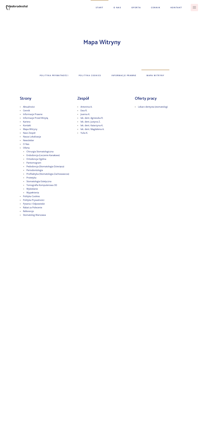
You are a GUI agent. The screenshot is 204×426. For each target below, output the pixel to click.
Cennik (26, 110)
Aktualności (29, 106)
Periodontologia (34, 170)
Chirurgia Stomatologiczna (39, 151)
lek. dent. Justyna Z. (90, 121)
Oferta (26, 147)
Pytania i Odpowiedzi (34, 203)
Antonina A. (86, 106)
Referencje (28, 211)
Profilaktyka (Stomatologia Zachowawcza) (47, 173)
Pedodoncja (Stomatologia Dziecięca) (45, 166)
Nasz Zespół (29, 132)
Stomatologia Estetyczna (38, 181)
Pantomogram (33, 162)
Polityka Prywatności (33, 199)
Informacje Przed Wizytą (35, 117)
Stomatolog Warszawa (34, 214)
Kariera (26, 121)
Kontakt (27, 125)
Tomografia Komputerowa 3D (41, 185)
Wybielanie (32, 188)
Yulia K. (84, 132)
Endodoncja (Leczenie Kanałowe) (43, 155)
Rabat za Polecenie (32, 207)
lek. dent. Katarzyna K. (91, 125)
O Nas (26, 143)
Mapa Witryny (30, 129)
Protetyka (31, 177)
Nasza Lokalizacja (32, 136)
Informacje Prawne (32, 114)
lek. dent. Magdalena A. (92, 129)
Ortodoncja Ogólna (36, 158)
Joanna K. (85, 114)
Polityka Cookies (31, 196)
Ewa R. (83, 110)
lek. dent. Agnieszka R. (91, 117)
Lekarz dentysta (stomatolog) (153, 106)
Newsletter (28, 140)
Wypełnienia (32, 192)
